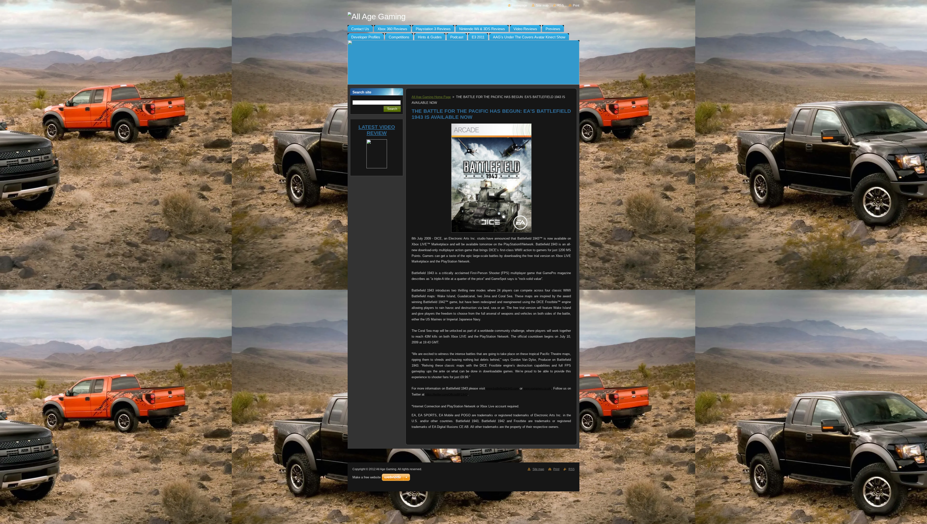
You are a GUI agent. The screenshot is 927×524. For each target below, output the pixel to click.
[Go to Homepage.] (463, 16)
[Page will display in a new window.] (491, 232)
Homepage (519, 5)
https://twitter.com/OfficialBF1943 (446, 394)
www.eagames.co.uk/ (537, 388)
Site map (542, 5)
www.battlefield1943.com (502, 388)
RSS (560, 5)
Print (576, 5)
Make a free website (366, 477)
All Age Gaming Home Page (431, 97)
